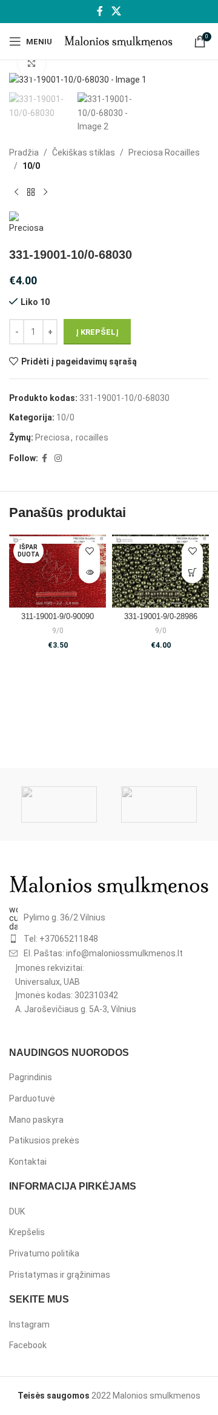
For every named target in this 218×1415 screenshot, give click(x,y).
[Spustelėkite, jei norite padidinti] (31, 64)
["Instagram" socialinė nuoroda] (58, 458)
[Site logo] (118, 41)
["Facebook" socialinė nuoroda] (100, 11)
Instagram (29, 1324)
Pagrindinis (30, 1077)
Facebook (28, 1345)
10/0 (31, 166)
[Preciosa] (159, 804)
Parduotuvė (32, 1098)
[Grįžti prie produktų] (31, 192)
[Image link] (109, 884)
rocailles (92, 437)
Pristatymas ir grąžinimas (59, 1275)
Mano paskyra (36, 1120)
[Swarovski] (59, 804)
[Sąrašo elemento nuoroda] (109, 918)
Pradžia (24, 152)
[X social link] (116, 11)
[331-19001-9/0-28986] (160, 571)
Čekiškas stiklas (83, 152)
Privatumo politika (44, 1253)
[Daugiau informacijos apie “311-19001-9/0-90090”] (89, 572)
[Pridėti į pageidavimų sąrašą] (89, 551)
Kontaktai (28, 1162)
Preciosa (52, 437)
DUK (17, 1211)
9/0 (58, 630)
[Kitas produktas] (45, 192)
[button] (192, 572)
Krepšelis (27, 1232)
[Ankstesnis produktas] (16, 192)
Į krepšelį (97, 332)
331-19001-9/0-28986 (160, 616)
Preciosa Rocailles (164, 152)
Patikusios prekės (44, 1140)
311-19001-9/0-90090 (57, 616)
